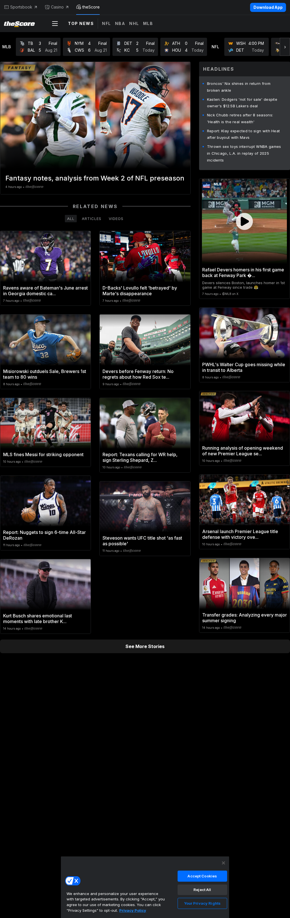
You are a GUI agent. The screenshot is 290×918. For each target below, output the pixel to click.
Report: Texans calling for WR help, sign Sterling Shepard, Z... (140, 457)
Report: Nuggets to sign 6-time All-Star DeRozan (44, 535)
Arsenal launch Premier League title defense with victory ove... (240, 534)
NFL (106, 23)
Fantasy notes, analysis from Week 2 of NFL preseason (94, 178)
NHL (134, 23)
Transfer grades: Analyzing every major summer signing (244, 617)
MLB (148, 23)
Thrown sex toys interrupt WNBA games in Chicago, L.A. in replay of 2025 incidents (244, 153)
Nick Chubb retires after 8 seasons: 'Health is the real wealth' (240, 118)
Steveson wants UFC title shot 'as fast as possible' (142, 540)
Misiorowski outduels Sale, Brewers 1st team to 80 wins (44, 374)
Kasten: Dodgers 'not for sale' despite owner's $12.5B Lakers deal (242, 102)
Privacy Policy (132, 910)
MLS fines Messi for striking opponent (43, 454)
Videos (116, 218)
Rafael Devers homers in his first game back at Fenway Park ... (243, 272)
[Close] (223, 863)
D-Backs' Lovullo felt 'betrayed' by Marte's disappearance (140, 290)
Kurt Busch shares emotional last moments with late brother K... (37, 618)
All (70, 218)
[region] (145, 887)
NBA (120, 23)
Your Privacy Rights (202, 903)
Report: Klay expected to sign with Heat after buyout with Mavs (243, 134)
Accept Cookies (202, 876)
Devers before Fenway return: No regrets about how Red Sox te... (138, 374)
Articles (91, 218)
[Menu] (55, 23)
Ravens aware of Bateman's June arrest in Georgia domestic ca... (45, 290)
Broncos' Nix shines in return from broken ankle (238, 87)
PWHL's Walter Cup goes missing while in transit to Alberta (243, 367)
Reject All (202, 889)
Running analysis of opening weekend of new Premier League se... (242, 450)
